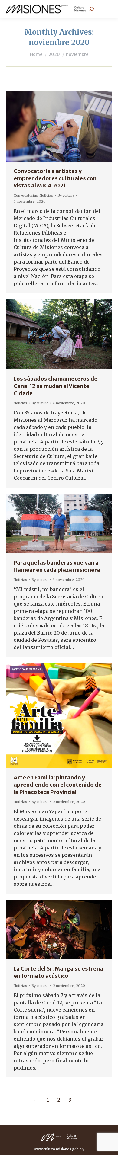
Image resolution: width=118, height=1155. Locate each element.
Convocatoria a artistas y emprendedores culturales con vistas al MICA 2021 (55, 178)
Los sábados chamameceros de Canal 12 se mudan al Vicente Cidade (55, 386)
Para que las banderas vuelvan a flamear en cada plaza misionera (57, 566)
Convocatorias (26, 195)
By (65, 195)
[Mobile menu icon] (106, 9)
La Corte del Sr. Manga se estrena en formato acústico (58, 972)
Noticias (46, 195)
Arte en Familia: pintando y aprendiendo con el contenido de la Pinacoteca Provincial (58, 784)
